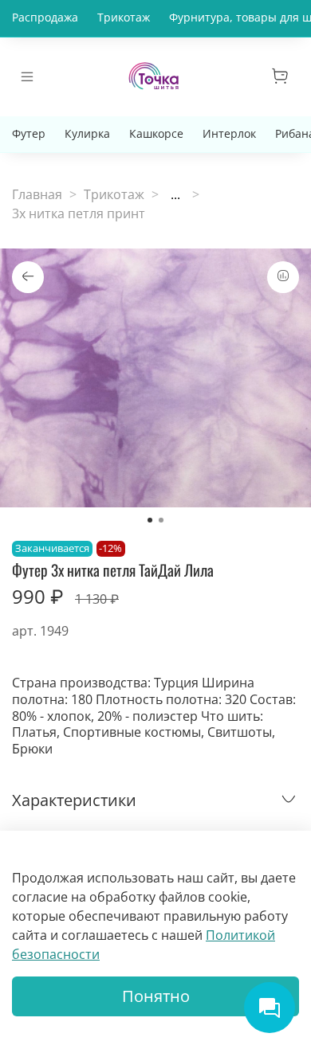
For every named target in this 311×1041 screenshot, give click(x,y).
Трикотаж (123, 17)
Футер (28, 133)
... (175, 194)
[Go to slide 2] (161, 520)
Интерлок (229, 133)
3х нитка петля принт (78, 213)
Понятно (156, 996)
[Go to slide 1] (150, 520)
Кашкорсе (156, 133)
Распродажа (45, 17)
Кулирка (87, 133)
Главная (37, 194)
